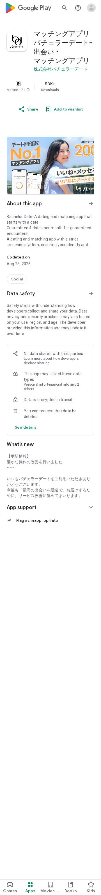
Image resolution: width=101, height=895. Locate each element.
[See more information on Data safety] (91, 293)
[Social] (17, 279)
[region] (50, 86)
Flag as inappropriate (32, 520)
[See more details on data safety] (26, 427)
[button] (28, 90)
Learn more (33, 359)
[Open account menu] (91, 8)
